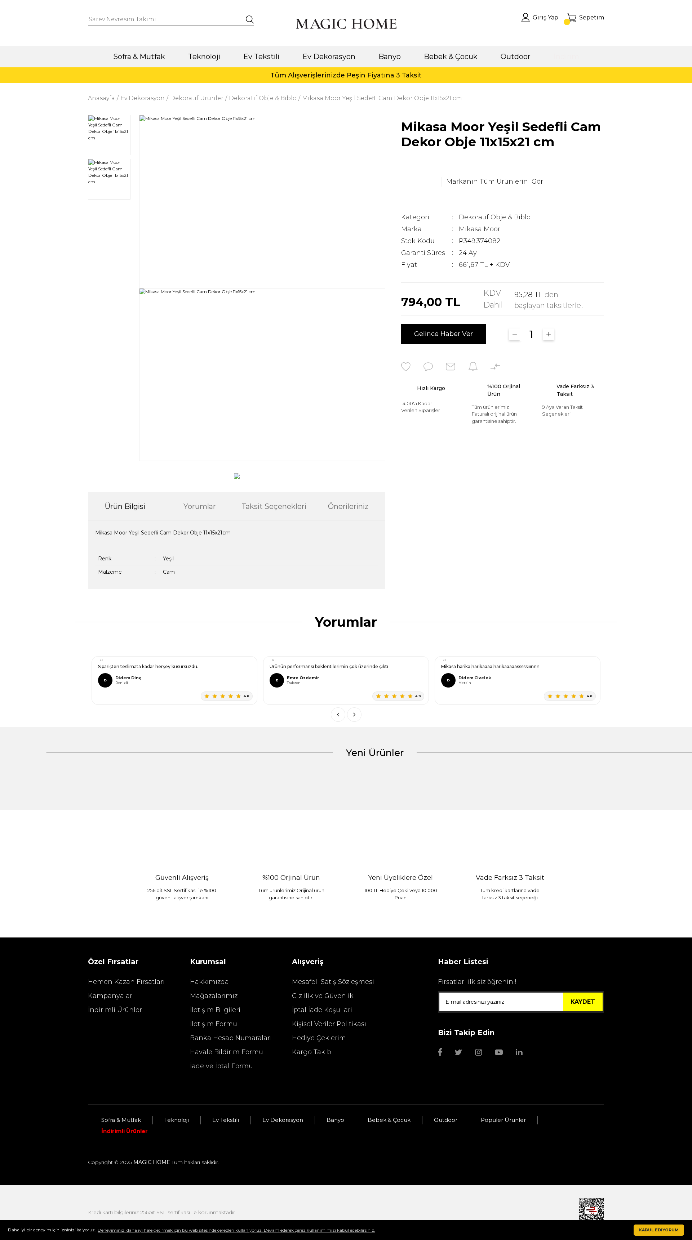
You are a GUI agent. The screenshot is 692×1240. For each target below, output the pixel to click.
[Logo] (346, 24)
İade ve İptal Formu (221, 1066)
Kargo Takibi (312, 1052)
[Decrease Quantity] (514, 334)
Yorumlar (199, 506)
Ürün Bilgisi (125, 506)
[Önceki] (338, 714)
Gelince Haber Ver (443, 334)
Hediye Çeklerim (319, 1038)
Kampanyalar (110, 996)
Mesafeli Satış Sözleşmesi (333, 982)
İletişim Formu (213, 1024)
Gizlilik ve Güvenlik (323, 996)
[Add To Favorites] (406, 366)
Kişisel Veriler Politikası (329, 1024)
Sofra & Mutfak (121, 1119)
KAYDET (583, 1001)
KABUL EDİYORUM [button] (659, 1230)
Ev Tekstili (225, 1119)
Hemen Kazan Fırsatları (126, 982)
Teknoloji (176, 1119)
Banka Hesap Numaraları (231, 1038)
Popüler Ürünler (503, 1119)
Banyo (335, 1119)
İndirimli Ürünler (115, 1010)
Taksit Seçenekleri (273, 506)
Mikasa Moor (479, 229)
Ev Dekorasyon (282, 1119)
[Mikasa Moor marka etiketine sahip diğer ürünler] (419, 182)
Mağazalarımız (214, 996)
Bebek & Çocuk (389, 1119)
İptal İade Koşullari (322, 1010)
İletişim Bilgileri (215, 1010)
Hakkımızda (209, 982)
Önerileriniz (348, 506)
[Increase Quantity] (548, 334)
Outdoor (445, 1119)
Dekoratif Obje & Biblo (495, 217)
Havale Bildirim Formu (226, 1052)
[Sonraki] (354, 714)
